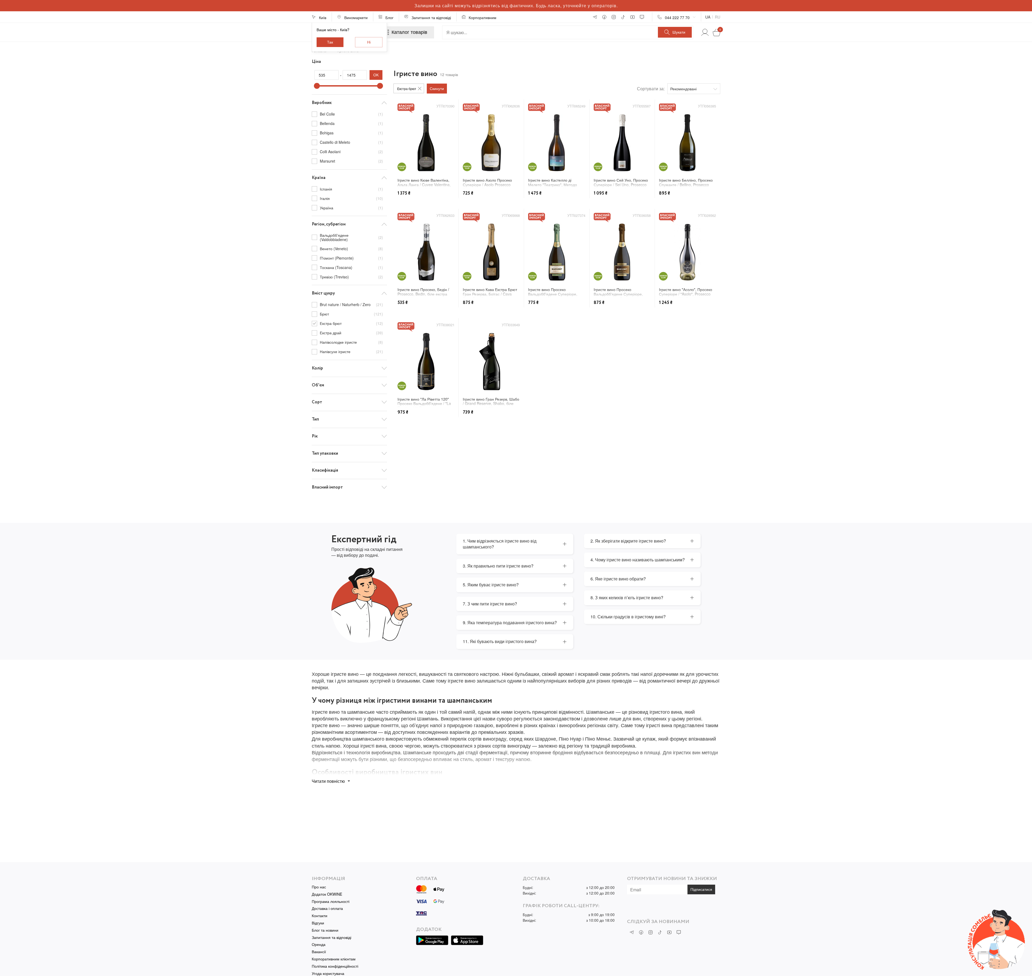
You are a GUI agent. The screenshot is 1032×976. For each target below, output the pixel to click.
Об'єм (318, 385)
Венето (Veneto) (351, 248)
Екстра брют (351, 323)
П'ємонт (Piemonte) (351, 258)
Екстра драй (351, 332)
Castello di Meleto (351, 142)
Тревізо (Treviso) (351, 276)
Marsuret (351, 161)
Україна (351, 207)
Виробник (322, 103)
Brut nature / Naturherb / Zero (351, 304)
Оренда (318, 944)
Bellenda (351, 123)
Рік (315, 436)
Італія (351, 198)
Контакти (319, 915)
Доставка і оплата (327, 908)
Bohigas (351, 132)
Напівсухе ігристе (351, 351)
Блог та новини (325, 930)
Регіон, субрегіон (329, 224)
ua (707, 17)
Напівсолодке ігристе (351, 342)
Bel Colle (351, 114)
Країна (318, 178)
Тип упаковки (325, 453)
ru (717, 17)
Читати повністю (328, 781)
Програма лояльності (330, 901)
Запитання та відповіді (331, 937)
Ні (369, 42)
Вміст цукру (323, 293)
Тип (315, 419)
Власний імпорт (327, 487)
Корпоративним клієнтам (334, 959)
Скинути (437, 89)
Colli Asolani (351, 151)
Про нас (319, 887)
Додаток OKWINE (327, 894)
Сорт (317, 402)
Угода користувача (328, 973)
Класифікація (325, 470)
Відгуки (318, 923)
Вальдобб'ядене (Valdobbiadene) (351, 237)
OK (376, 75)
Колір (317, 368)
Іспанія (351, 189)
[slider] (317, 86)
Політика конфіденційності (335, 966)
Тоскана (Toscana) (351, 267)
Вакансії (319, 951)
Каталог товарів (409, 32)
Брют (351, 314)
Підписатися (701, 889)
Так (330, 42)
